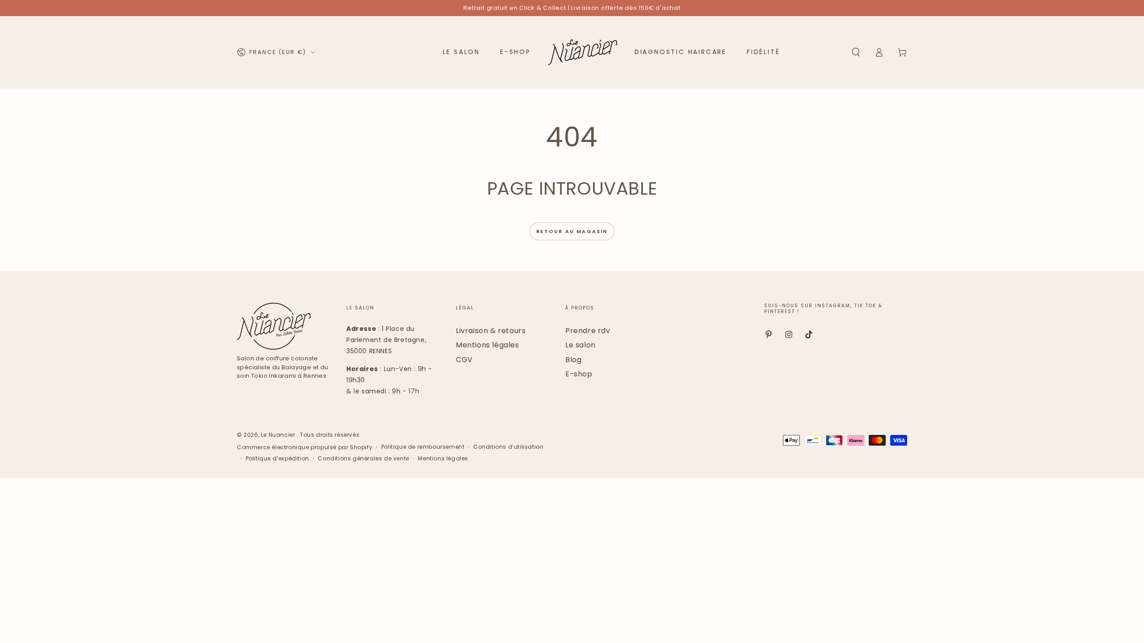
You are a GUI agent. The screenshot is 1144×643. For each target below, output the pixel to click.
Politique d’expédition (277, 458)
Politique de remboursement (423, 447)
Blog (573, 360)
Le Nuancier (279, 434)
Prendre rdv (587, 331)
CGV (464, 360)
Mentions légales (487, 345)
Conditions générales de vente (363, 458)
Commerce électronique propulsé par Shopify (304, 447)
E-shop (579, 374)
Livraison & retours (491, 331)
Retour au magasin (571, 231)
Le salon (580, 345)
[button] (855, 52)
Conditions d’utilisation (508, 447)
